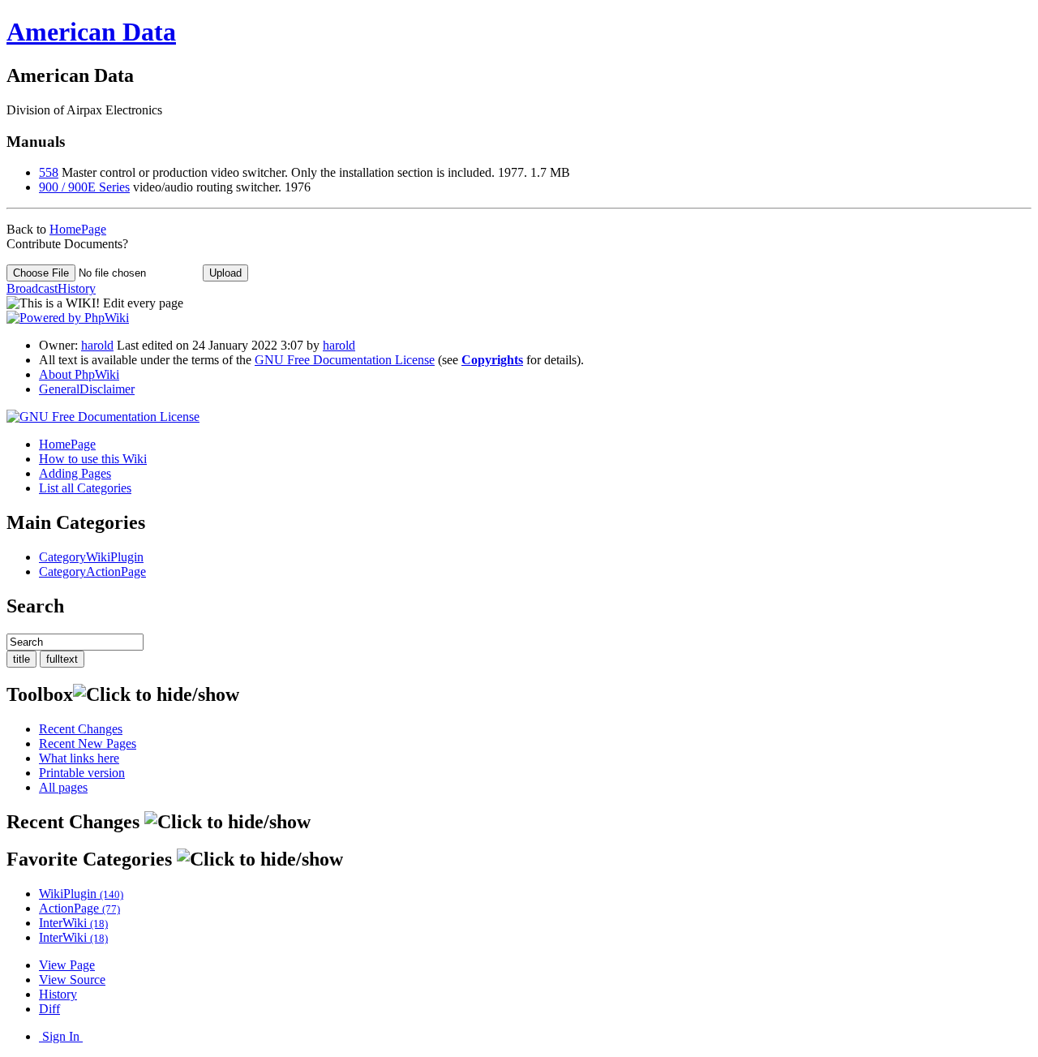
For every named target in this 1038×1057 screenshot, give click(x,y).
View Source (72, 979)
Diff (49, 1009)
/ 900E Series (84, 187)
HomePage (77, 229)
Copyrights (492, 360)
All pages (63, 787)
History (58, 994)
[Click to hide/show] (156, 695)
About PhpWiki (79, 374)
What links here (79, 758)
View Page (67, 965)
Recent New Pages (87, 743)
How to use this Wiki (93, 459)
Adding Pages (75, 473)
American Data (91, 31)
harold (97, 345)
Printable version (82, 773)
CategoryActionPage (92, 571)
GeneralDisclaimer (87, 389)
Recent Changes (80, 729)
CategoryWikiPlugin (91, 557)
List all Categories (85, 488)
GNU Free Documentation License (345, 360)
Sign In (61, 1036)
